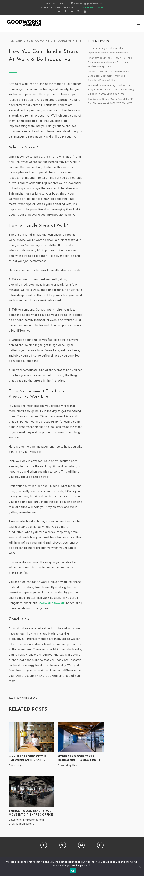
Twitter (62, 845)
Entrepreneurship (34, 819)
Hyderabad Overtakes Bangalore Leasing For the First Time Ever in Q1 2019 (80, 758)
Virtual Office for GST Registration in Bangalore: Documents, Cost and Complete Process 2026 (109, 75)
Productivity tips (68, 41)
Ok (72, 870)
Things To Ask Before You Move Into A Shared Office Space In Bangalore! (31, 813)
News (75, 765)
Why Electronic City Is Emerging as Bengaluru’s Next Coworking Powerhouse (30, 758)
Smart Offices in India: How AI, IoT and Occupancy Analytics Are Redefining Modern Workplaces (110, 62)
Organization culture (21, 823)
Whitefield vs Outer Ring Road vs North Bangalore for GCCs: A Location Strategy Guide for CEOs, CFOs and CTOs (111, 89)
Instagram (81, 845)
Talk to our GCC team (89, 7)
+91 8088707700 (54, 3)
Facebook (43, 845)
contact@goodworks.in (88, 3)
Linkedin (100, 845)
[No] (139, 866)
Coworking (44, 41)
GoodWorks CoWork (51, 603)
